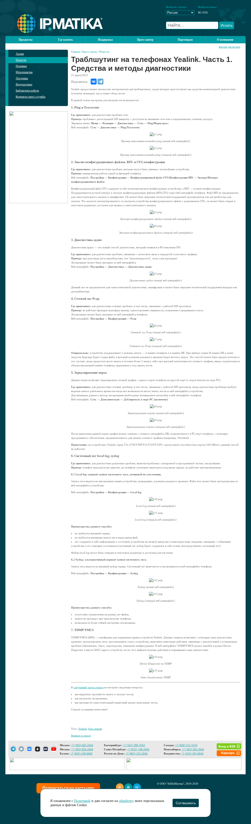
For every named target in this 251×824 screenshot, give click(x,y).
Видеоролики (24, 84)
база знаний (95, 728)
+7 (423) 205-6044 (192, 753)
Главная (75, 51)
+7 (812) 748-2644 (138, 749)
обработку (126, 801)
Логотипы (22, 78)
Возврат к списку (81, 735)
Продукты (25, 39)
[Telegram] (100, 81)
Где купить (65, 39)
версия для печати (229, 46)
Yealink (82, 728)
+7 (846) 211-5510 (186, 745)
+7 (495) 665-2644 (82, 745)
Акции (20, 54)
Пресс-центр (89, 51)
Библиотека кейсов (27, 90)
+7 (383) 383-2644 (193, 749)
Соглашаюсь (186, 803)
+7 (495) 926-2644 (82, 749)
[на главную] (54, 32)
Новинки (21, 66)
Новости (21, 60)
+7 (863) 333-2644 (137, 753)
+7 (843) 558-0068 (81, 753)
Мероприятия (24, 72)
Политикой (82, 801)
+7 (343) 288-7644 (134, 745)
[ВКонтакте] (94, 81)
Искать (227, 25)
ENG (205, 12)
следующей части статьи (88, 687)
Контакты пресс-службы (30, 96)
